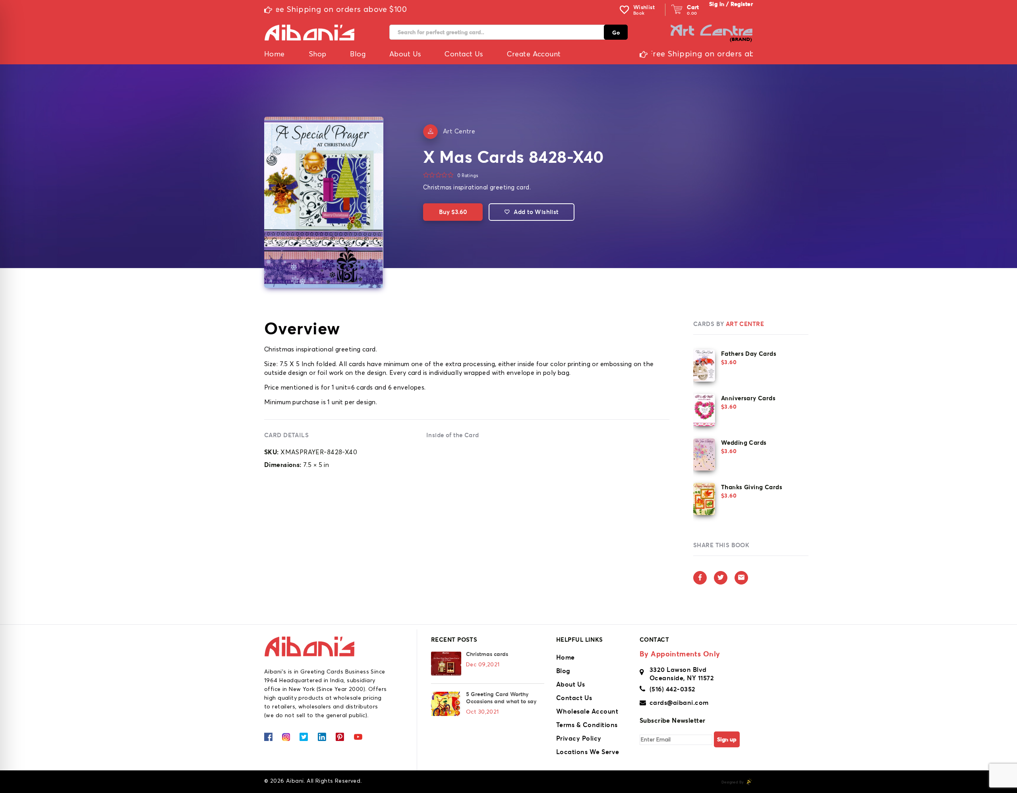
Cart (693, 7)
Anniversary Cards (748, 398)
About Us (570, 684)
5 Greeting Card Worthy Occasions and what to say (501, 698)
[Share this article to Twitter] (720, 578)
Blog (563, 671)
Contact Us (574, 698)
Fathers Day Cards (748, 353)
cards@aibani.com (679, 702)
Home (565, 657)
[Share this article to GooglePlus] (741, 578)
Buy (453, 212)
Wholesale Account (587, 711)
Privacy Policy (578, 738)
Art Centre (459, 131)
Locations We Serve (587, 752)
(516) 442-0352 (673, 689)
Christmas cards (487, 654)
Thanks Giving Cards (751, 487)
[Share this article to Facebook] (700, 578)
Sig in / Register (731, 4)
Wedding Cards (743, 442)
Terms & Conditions (587, 725)
